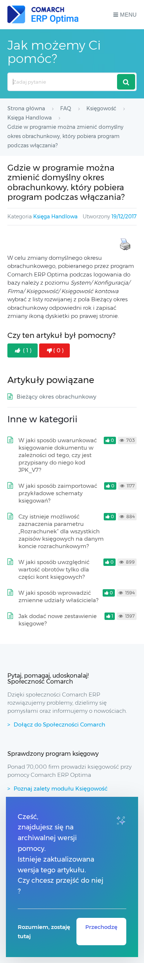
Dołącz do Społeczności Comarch (59, 724)
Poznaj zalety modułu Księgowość (60, 788)
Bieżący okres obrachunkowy (56, 396)
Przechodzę (101, 926)
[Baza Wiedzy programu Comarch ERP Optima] (42, 15)
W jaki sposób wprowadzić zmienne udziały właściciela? (58, 596)
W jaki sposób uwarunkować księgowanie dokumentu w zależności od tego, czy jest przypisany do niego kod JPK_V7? (57, 455)
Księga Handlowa (55, 216)
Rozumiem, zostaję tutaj (44, 931)
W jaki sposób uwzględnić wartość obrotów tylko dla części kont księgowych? (53, 569)
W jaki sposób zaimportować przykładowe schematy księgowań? (57, 493)
